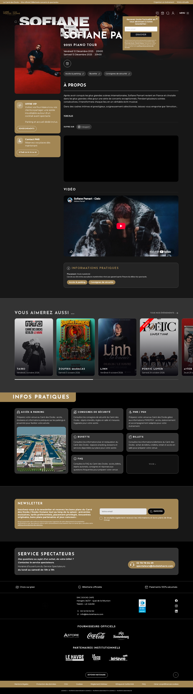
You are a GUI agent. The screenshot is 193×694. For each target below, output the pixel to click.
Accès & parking (77, 282)
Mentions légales (21, 684)
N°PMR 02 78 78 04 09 (28, 152)
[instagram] (176, 606)
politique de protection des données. (30, 525)
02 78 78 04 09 (144, 563)
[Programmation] (162, 13)
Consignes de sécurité (102, 282)
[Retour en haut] (175, 675)
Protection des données (46, 684)
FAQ (144, 684)
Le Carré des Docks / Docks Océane (140, 42)
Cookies (79, 684)
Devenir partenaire (97, 675)
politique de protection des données (139, 46)
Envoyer (141, 34)
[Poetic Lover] (159, 347)
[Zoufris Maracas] (75, 347)
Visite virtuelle (183, 2)
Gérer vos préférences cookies (166, 684)
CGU (66, 684)
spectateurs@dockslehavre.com (154, 566)
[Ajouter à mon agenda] (67, 63)
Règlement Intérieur (99, 684)
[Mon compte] (173, 13)
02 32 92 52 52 (87, 611)
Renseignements (26, 128)
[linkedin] (176, 611)
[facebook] (176, 601)
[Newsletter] (157, 13)
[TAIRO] (34, 347)
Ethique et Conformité (125, 684)
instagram (85, 127)
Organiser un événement (164, 2)
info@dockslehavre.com (91, 614)
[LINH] (117, 347)
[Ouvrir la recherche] (168, 13)
